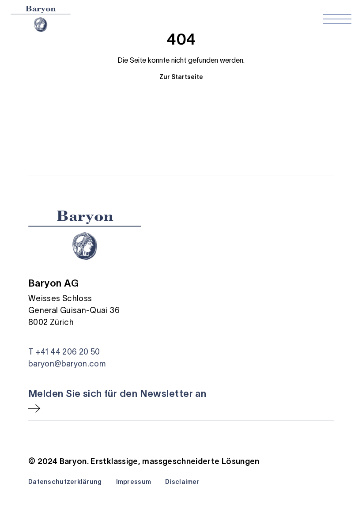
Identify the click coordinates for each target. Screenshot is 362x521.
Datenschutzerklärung (65, 481)
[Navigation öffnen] (337, 19)
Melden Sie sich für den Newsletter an (117, 393)
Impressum (133, 481)
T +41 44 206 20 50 (64, 351)
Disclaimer (182, 481)
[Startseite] (41, 19)
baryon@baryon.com (67, 363)
